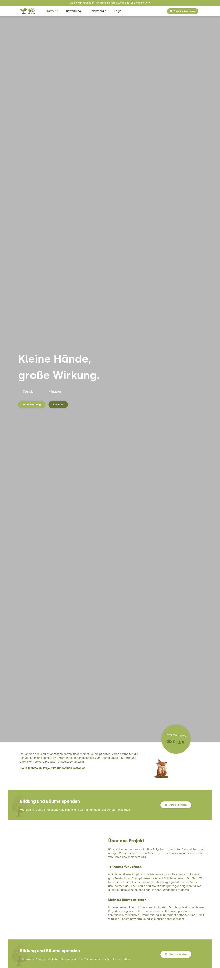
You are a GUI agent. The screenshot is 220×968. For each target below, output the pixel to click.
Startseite (52, 11)
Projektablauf (97, 11)
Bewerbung (73, 11)
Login (117, 11)
